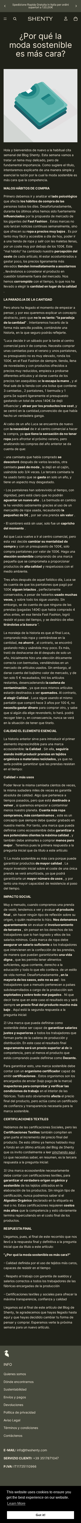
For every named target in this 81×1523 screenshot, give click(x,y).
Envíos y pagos (15, 1397)
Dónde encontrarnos (19, 1382)
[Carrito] (76, 19)
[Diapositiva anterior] (5, 6)
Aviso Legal (12, 1420)
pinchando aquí (63, 1152)
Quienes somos (15, 1374)
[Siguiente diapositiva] (76, 6)
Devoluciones (13, 1405)
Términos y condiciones (21, 1428)
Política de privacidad (20, 1412)
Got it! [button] (40, 1515)
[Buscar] (15, 19)
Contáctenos (13, 1435)
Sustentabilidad (15, 1389)
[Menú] (5, 19)
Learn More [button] (16, 1503)
